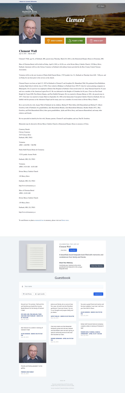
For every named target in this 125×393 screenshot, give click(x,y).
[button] (32, 353)
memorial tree (39, 220)
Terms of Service (67, 385)
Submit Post (98, 294)
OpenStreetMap (64, 388)
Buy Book (73, 250)
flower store (65, 220)
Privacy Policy (58, 385)
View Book (63, 250)
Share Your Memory (97, 266)
